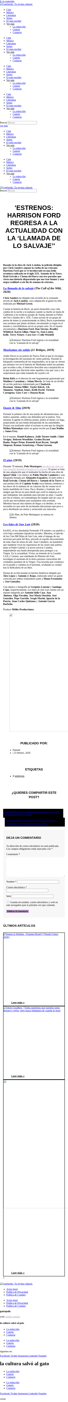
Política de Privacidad (17, 1292)
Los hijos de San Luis (16, 524)
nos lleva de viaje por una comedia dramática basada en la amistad (33, 468)
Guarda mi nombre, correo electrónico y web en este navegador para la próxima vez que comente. (32, 903)
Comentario (13, 854)
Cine (8, 9)
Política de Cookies (16, 1294)
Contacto (17, 32)
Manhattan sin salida (16, 350)
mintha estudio (13, 1316)
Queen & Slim (12, 408)
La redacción (19, 26)
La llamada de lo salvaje (18, 288)
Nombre (11, 881)
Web (8, 896)
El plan (7, 460)
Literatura (11, 15)
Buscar (3, 122)
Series (9, 18)
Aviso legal (12, 1289)
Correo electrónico (16, 887)
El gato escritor (13, 21)
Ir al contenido (7, 1)
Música (10, 12)
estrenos (19, 776)
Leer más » (18, 1002)
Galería (16, 29)
